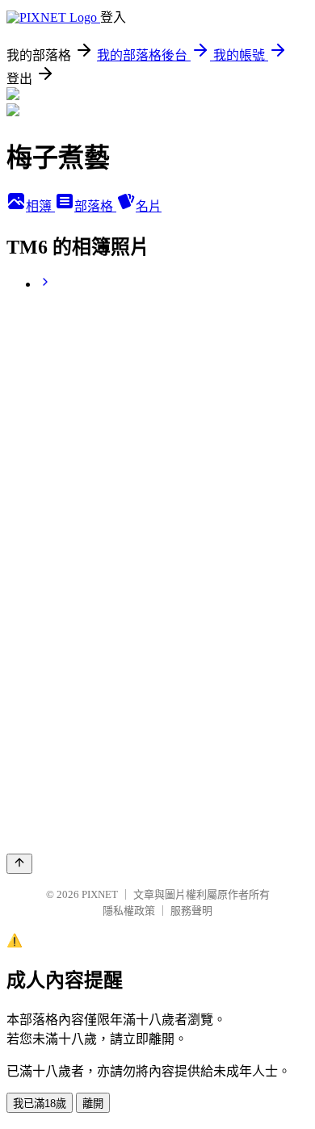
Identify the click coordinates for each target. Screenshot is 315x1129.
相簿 (40, 206)
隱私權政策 (129, 910)
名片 (149, 206)
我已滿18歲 (39, 1104)
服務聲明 (191, 910)
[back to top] (19, 864)
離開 (92, 1104)
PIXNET (100, 894)
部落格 (95, 206)
